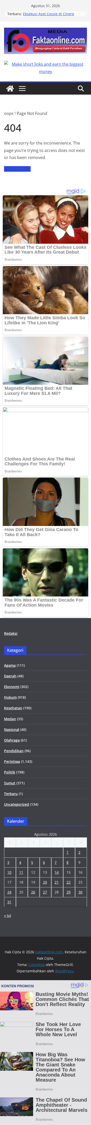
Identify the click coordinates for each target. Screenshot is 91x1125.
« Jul (7, 915)
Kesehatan (13, 708)
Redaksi (10, 633)
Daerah (10, 676)
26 (33, 892)
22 (68, 882)
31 (9, 902)
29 (68, 892)
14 (57, 872)
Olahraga (12, 740)
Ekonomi (11, 686)
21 (57, 882)
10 (9, 872)
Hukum (10, 697)
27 (45, 892)
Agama (10, 665)
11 (21, 872)
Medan (10, 718)
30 (80, 892)
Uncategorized (16, 804)
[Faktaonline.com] (10, 88)
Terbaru (11, 793)
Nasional (11, 729)
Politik (9, 772)
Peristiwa (12, 761)
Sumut (9, 783)
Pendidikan (14, 750)
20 (45, 882)
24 (9, 892)
